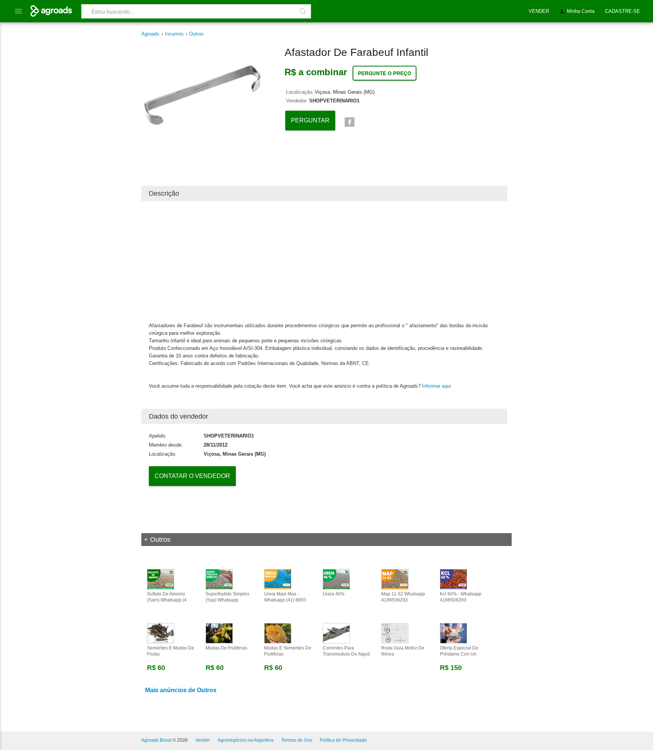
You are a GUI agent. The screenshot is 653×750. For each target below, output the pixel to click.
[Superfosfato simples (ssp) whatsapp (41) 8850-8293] (219, 578)
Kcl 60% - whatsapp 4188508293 (460, 597)
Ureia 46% (334, 594)
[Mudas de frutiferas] (219, 633)
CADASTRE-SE (622, 11)
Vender (202, 740)
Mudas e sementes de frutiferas (287, 651)
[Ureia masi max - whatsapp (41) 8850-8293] (277, 578)
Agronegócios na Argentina (246, 740)
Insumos (174, 34)
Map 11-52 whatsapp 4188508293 (403, 597)
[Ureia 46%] (336, 578)
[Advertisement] (324, 261)
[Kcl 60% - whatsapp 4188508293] (453, 578)
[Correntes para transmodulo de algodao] (336, 633)
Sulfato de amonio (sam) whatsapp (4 (167, 597)
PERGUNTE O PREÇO (384, 73)
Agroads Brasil (156, 740)
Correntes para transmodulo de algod (346, 651)
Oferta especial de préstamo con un (459, 651)
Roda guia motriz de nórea (402, 651)
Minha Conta (580, 11)
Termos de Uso (296, 740)
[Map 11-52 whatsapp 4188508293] (395, 578)
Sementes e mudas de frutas (170, 651)
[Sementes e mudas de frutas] (160, 633)
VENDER (539, 11)
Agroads (150, 34)
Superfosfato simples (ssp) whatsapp (227, 597)
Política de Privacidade (343, 740)
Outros (196, 34)
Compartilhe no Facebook (349, 122)
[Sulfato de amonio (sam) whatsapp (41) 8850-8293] (160, 578)
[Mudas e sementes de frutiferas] (277, 633)
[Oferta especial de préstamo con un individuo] (453, 633)
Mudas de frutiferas (226, 648)
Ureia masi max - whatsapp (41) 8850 (285, 597)
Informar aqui (436, 386)
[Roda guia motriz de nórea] (395, 633)
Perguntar (310, 120)
